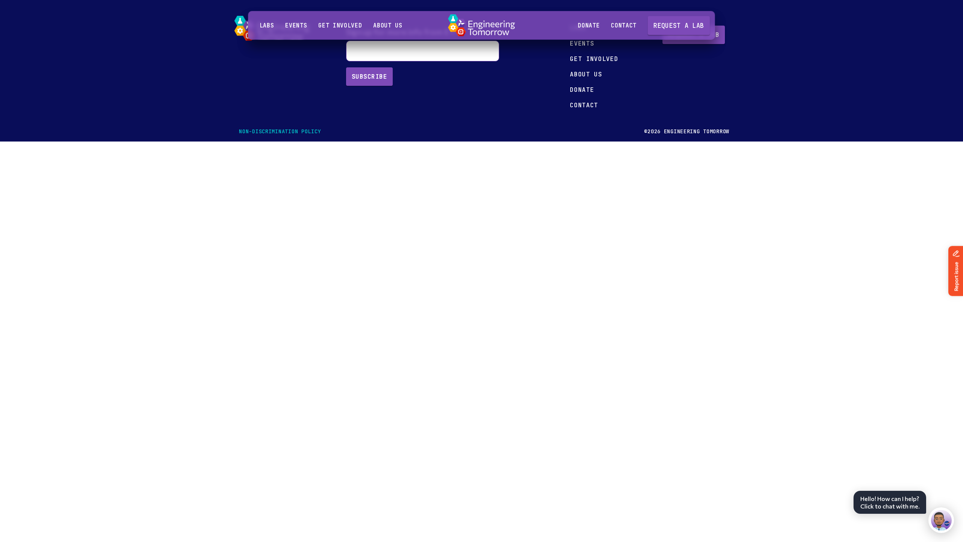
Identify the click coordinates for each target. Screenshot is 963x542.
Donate (589, 25)
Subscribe (369, 77)
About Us (586, 74)
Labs (267, 25)
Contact (623, 25)
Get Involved (340, 25)
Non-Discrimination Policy (280, 131)
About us (387, 25)
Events (296, 25)
